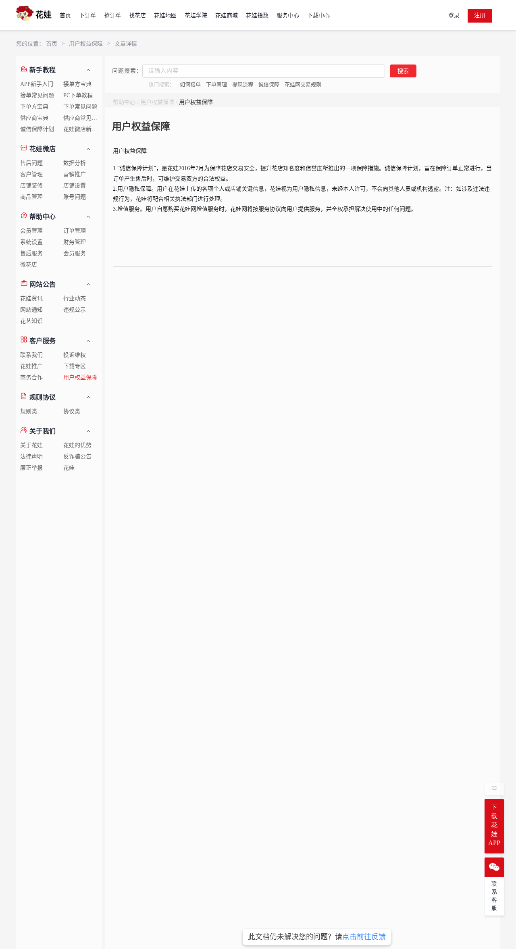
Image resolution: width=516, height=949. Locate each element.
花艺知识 (31, 321)
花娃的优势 (77, 445)
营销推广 (74, 174)
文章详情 (125, 44)
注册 (479, 15)
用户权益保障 (86, 44)
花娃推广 (31, 366)
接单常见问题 (37, 95)
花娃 (69, 468)
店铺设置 (74, 186)
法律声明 (31, 457)
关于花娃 (31, 445)
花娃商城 (226, 15)
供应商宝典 (34, 118)
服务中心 (288, 15)
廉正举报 (31, 468)
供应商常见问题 (82, 118)
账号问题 (74, 197)
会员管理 (31, 231)
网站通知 (31, 310)
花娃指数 (257, 15)
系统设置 (31, 242)
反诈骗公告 (77, 457)
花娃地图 (165, 15)
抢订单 (112, 15)
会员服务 (74, 253)
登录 (454, 15)
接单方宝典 (77, 84)
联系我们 (31, 355)
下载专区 (74, 366)
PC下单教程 (78, 95)
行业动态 (74, 299)
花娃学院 (196, 15)
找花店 (137, 15)
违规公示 (74, 310)
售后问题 (31, 163)
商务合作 (31, 378)
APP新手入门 (36, 84)
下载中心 (318, 15)
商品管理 (31, 197)
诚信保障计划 (37, 129)
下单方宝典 (34, 107)
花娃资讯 (31, 299)
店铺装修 (31, 186)
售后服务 (31, 253)
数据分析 (74, 163)
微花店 (28, 265)
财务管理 (74, 242)
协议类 (71, 411)
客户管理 (31, 174)
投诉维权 (74, 355)
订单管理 (74, 231)
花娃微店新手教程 (82, 129)
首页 (65, 15)
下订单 (87, 15)
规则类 (28, 411)
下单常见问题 (80, 107)
